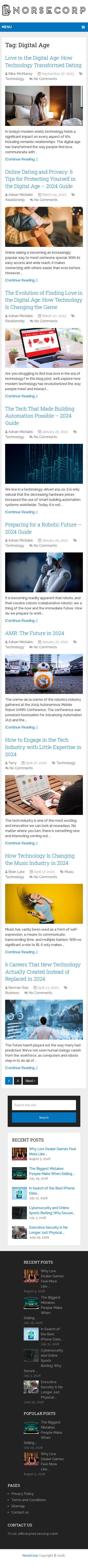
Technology (14, 79)
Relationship (15, 200)
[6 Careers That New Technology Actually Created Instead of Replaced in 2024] (44, 1020)
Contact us (20, 1512)
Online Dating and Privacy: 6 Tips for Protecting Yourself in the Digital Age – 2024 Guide (40, 178)
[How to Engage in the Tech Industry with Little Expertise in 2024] (44, 795)
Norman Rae (18, 988)
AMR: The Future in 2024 (34, 633)
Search (44, 1117)
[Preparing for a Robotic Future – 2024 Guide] (44, 572)
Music (69, 872)
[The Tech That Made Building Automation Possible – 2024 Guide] (44, 464)
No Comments (45, 79)
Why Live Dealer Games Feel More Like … (52, 1151)
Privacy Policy (22, 1494)
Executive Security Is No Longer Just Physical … (48, 1230)
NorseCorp (30, 1555)
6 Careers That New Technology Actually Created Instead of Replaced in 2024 (43, 971)
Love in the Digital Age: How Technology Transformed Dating (43, 61)
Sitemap (18, 1506)
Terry (12, 763)
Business (12, 993)
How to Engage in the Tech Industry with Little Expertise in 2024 (43, 747)
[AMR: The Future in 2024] (44, 674)
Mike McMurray (20, 74)
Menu (7, 27)
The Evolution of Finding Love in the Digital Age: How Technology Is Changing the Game (44, 299)
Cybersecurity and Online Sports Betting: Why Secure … (52, 1210)
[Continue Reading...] (21, 159)
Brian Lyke (16, 872)
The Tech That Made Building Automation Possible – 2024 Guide (39, 415)
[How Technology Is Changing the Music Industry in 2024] (44, 904)
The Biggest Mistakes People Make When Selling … (52, 1171)
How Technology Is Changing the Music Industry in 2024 (40, 859)
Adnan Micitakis (20, 195)
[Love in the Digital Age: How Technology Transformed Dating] (44, 106)
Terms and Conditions (28, 1500)
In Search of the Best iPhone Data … (52, 1190)
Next (29, 1081)
